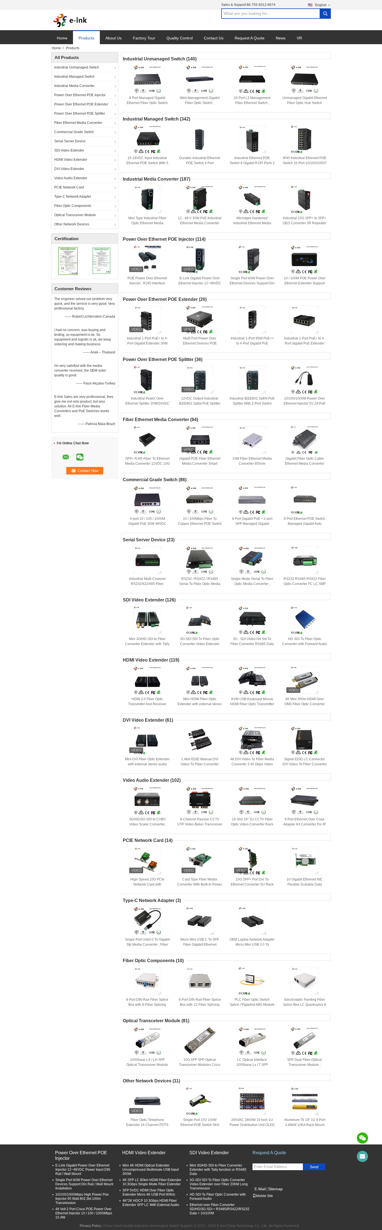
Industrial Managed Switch (74, 77)
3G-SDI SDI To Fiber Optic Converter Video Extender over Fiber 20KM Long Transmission (219, 1184)
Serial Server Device (70, 141)
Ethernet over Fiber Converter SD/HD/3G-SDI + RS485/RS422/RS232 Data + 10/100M (219, 1209)
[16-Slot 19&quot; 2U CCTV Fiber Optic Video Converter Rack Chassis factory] (252, 801)
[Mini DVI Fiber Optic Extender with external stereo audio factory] (147, 740)
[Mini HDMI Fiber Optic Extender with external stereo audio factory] (199, 680)
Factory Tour (144, 38)
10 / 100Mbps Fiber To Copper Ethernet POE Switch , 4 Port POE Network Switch (200, 524)
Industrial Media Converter (74, 86)
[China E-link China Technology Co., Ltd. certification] (68, 261)
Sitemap (275, 1189)
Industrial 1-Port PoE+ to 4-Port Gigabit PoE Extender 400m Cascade (304, 343)
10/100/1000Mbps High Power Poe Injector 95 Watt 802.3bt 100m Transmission (82, 1199)
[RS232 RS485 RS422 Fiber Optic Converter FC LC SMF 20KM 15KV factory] (304, 560)
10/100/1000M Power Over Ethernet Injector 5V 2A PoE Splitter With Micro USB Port (305, 403)
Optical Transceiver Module (75, 215)
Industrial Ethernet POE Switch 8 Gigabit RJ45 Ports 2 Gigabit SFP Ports (252, 163)
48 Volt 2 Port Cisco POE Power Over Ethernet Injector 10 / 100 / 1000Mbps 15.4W (83, 1213)
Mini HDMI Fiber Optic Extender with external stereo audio (200, 704)
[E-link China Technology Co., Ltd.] (70, 20)
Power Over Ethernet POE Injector (80, 95)
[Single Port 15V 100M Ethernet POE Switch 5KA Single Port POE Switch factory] (199, 1101)
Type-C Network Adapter (72, 197)
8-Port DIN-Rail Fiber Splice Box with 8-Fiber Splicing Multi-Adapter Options (147, 1005)
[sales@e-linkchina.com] (362, 1156)
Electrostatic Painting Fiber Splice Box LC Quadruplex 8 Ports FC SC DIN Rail (304, 1005)
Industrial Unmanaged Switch (76, 67)
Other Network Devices (71, 224)
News (281, 38)
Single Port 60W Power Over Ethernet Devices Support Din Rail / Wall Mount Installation (252, 283)
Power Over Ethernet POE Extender (81, 104)
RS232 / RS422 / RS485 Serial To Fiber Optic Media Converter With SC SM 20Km (200, 584)
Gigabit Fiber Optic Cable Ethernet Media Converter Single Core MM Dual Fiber (304, 464)
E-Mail (260, 1189)
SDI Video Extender (69, 150)
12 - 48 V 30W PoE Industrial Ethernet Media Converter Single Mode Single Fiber (199, 223)
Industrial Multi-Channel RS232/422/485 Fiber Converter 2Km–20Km (147, 584)
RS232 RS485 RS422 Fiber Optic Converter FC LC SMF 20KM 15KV (305, 584)
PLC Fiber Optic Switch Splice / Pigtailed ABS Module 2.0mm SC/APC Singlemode (252, 1005)
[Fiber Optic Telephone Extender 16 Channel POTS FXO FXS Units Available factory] (147, 1101)
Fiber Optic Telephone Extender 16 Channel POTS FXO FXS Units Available (147, 1125)
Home (62, 38)
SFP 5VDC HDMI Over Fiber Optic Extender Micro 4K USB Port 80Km (148, 1192)
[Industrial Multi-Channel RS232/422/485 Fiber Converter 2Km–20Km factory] (147, 560)
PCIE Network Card (69, 187)
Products (86, 38)
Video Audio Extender (70, 178)
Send (314, 1167)
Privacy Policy (90, 1226)
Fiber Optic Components (72, 206)
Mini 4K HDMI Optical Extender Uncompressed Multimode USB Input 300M (150, 1169)
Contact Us (213, 38)
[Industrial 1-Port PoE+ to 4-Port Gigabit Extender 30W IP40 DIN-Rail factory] (147, 320)
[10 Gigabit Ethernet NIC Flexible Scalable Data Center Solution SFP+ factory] (304, 861)
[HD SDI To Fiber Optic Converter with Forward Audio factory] (304, 620)
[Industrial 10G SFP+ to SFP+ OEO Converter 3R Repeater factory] (304, 199)
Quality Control (179, 38)
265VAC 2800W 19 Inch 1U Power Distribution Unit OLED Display (252, 1125)
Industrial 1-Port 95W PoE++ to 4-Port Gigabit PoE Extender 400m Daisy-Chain (252, 343)
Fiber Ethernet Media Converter (78, 123)
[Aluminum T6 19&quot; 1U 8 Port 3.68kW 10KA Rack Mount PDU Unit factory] (304, 1101)
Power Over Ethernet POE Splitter (79, 113)
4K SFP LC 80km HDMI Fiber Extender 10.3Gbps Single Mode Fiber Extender (151, 1182)
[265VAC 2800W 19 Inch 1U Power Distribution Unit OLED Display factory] (252, 1101)
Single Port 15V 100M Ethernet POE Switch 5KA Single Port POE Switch (199, 1125)
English (321, 5)
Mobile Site (264, 1196)
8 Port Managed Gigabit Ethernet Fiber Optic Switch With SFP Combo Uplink (147, 103)
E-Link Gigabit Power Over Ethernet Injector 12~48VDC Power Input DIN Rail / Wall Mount (82, 1169)
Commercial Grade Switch (74, 132)
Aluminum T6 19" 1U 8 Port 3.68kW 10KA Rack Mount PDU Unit (304, 1125)
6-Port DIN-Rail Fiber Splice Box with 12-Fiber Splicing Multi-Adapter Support (200, 1005)
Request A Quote (250, 38)
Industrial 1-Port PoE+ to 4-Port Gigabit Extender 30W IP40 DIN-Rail (147, 343)
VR (299, 38)
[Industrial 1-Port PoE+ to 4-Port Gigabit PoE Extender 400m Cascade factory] (304, 320)
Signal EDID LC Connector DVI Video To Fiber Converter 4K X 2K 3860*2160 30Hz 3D (304, 764)
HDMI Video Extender (70, 160)
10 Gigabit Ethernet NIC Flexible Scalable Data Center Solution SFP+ (305, 884)
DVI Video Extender (69, 169)
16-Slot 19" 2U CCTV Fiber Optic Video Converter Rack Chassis (252, 824)
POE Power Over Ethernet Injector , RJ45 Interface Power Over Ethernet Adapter (147, 283)
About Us (113, 38)
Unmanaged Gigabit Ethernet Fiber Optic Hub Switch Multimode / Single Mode (304, 103)
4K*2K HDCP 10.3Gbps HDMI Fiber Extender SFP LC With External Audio (150, 1203)
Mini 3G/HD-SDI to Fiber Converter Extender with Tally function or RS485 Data (147, 644)
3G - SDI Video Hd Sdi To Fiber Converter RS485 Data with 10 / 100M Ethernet (252, 644)
